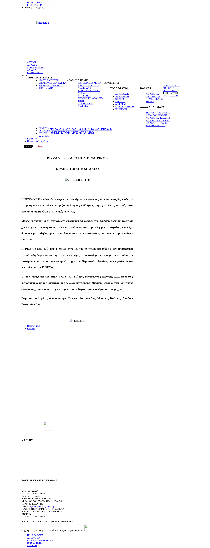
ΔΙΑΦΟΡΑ (83, 106)
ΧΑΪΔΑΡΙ (31, 70)
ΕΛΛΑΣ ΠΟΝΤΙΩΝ (124, 106)
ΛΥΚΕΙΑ (43, 133)
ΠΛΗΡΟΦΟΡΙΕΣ (35, 535)
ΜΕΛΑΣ (150, 101)
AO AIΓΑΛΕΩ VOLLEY (158, 120)
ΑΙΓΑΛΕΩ (32, 65)
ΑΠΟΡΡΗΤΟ (33, 538)
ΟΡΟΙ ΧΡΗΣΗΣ (34, 543)
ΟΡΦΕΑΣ (119, 99)
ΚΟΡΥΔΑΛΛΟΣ (35, 72)
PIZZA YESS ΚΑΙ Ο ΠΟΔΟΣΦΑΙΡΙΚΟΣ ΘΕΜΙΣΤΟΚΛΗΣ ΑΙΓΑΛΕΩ (81, 130)
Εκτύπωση (32, 138)
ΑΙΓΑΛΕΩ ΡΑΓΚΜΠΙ (156, 115)
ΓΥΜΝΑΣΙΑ (45, 130)
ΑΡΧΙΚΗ (31, 62)
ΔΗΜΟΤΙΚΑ (45, 128)
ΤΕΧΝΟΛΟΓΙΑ (85, 103)
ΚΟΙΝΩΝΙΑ (168, 88)
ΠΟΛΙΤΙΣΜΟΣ (170, 90)
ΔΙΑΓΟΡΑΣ (120, 104)
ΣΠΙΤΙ (81, 101)
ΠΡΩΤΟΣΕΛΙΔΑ (171, 95)
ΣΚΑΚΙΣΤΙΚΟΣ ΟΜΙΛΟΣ (158, 112)
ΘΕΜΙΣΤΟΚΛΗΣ (154, 99)
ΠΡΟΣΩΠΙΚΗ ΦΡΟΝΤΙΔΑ (91, 98)
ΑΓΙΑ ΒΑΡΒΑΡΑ (35, 67)
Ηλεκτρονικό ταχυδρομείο (39, 141)
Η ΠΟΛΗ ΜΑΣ (34, 2)
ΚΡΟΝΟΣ (120, 101)
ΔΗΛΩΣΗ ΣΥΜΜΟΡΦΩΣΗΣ (41, 540)
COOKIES (32, 545)
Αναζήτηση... (27, 7)
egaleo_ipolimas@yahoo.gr (42, 506)
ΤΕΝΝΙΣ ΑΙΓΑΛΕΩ (155, 125)
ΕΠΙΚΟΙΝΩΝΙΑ (35, 5)
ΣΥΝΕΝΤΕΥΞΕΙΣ (171, 85)
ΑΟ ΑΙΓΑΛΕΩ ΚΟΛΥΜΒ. (158, 118)
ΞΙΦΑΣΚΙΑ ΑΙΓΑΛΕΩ (156, 123)
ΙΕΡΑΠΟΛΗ (121, 109)
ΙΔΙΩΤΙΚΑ (44, 136)
